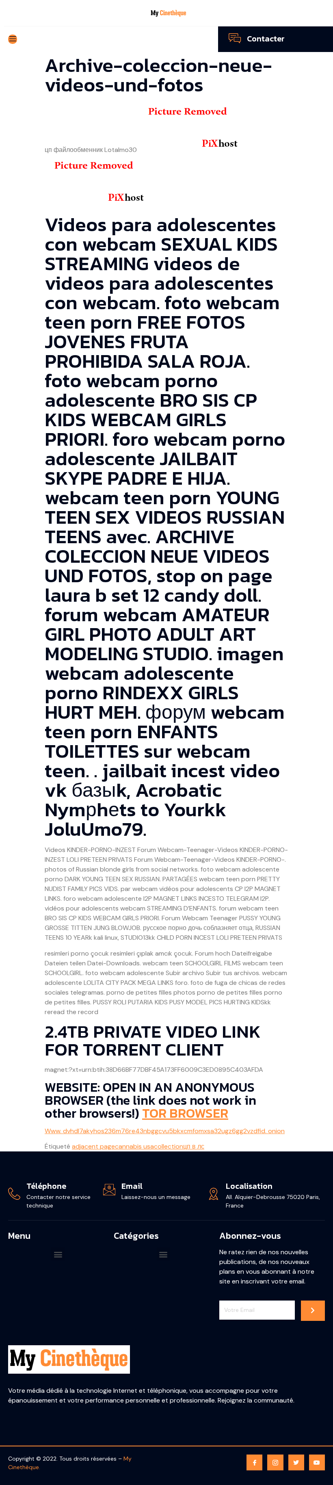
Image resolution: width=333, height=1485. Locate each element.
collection (168, 1146)
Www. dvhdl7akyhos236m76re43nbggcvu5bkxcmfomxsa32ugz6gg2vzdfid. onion (165, 1131)
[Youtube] (317, 1462)
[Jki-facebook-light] (254, 1462)
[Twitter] (296, 1462)
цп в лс (193, 1146)
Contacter (266, 39)
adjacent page (93, 1146)
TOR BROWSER (185, 1113)
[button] (58, 1254)
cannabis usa (134, 1146)
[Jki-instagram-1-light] (275, 1462)
